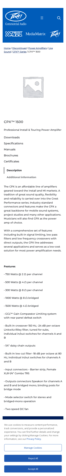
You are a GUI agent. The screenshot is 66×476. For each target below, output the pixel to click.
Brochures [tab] (11, 155)
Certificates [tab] (11, 161)
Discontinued (19, 48)
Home (7, 48)
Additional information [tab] (21, 177)
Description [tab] (14, 170)
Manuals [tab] (9, 149)
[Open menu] (42, 18)
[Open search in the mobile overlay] (59, 17)
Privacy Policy (34, 438)
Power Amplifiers (37, 48)
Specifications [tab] (13, 143)
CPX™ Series (19, 51)
